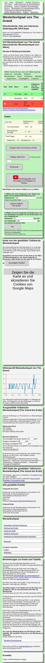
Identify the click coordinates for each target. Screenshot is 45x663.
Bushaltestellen (9, 76)
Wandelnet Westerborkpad (12, 640)
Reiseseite (14, 167)
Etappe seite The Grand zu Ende (23, 148)
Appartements (11, 78)
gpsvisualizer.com (23, 579)
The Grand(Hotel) (15, 36)
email (24, 659)
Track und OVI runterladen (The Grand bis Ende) (21, 479)
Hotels (19, 76)
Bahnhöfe (27, 74)
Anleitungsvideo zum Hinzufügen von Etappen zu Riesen (24, 181)
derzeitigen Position (17, 263)
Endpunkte (35, 78)
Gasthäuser (28, 76)
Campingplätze (24, 78)
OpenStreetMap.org (25, 646)
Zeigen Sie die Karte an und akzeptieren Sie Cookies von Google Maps (23, 272)
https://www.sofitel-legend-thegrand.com (22, 501)
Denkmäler (17, 74)
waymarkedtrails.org (20, 575)
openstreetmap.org (33, 575)
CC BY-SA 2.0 (11, 648)
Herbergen (38, 76)
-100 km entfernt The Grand (16, 205)
